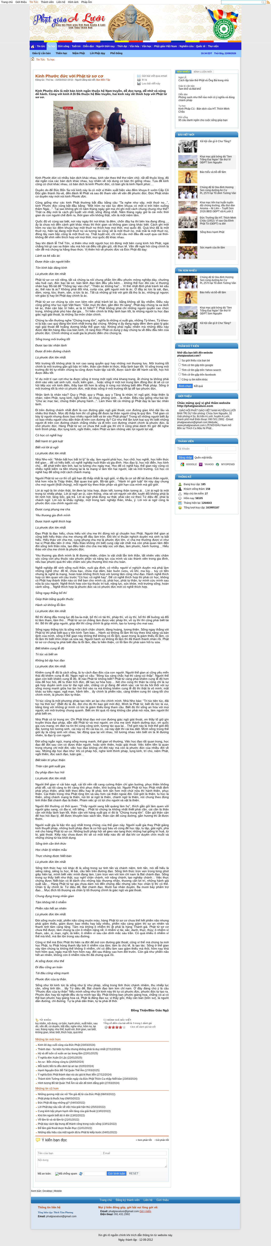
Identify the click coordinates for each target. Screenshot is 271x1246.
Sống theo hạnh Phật (212, 232)
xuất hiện (87, 1023)
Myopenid (228, 464)
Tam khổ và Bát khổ (189, 88)
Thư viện (213, 46)
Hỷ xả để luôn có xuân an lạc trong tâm (60, 1053)
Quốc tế (200, 46)
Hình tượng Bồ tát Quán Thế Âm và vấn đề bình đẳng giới (71, 1083)
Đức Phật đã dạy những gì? (54, 1102)
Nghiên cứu (187, 46)
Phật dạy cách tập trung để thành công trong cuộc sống (69, 1123)
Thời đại (122, 46)
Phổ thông (116, 53)
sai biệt (91, 1029)
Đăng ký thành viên (128, 1200)
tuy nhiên (40, 1023)
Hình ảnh (73, 2)
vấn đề (43, 1026)
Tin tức (41, 46)
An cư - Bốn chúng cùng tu (53, 1061)
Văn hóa (134, 46)
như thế (59, 1029)
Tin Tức (33, 2)
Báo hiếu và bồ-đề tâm (213, 172)
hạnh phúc (74, 1023)
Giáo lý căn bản (41, 53)
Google (191, 464)
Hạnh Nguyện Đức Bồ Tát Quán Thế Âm (61, 1070)
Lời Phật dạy (97, 53)
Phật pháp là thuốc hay (51, 1098)
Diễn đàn (88, 46)
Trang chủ (7, 2)
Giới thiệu (21, 2)
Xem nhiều (183, 71)
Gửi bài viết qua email (154, 75)
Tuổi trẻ (76, 46)
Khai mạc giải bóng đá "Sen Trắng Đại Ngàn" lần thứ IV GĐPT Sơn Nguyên (216, 159)
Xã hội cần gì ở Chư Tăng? (215, 141)
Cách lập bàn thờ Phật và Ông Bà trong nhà (203, 80)
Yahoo (209, 464)
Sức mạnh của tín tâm (212, 247)
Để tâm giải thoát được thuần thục (57, 1128)
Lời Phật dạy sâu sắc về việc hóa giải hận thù (64, 1107)
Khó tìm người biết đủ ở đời (53, 1115)
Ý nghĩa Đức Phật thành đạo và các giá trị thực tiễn (67, 1074)
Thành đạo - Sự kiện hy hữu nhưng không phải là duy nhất (71, 1049)
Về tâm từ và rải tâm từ (51, 1119)
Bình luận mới (203, 71)
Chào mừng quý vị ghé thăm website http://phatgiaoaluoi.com (203, 404)
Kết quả (198, 386)
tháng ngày (47, 1029)
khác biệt (55, 1032)
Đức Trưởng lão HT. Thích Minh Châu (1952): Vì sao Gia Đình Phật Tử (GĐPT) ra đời (218, 220)
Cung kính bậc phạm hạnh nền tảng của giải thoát (66, 1111)
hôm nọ (87, 1026)
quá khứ (78, 1032)
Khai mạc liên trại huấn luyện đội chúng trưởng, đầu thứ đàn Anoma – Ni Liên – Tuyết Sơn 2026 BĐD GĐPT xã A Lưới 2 (217, 207)
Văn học (147, 46)
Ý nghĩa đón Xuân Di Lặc (52, 1057)
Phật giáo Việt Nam (165, 46)
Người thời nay (105, 46)
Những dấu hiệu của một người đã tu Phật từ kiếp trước (70, 1132)
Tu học (52, 46)
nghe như (76, 1026)
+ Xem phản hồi (144, 1140)
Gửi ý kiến (145, 1211)
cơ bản (63, 1023)
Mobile (58, 1191)
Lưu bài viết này (151, 83)
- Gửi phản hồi (161, 1140)
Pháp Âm (86, 2)
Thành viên (47, 2)
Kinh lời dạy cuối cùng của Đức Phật (59, 1045)
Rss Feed (268, 2)
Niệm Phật (78, 53)
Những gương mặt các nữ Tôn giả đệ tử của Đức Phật (69, 1094)
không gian (41, 1032)
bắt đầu (65, 1026)
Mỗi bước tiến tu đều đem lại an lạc (58, 1066)
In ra (144, 79)
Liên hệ (61, 2)
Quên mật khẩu (202, 457)
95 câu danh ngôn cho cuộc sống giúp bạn (203, 120)
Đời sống (63, 46)
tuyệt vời (70, 1029)
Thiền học (61, 53)
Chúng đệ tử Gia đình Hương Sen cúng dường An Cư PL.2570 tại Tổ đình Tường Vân (218, 190)
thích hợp (66, 1032)
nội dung (52, 1023)
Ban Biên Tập (103, 79)
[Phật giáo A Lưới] (68, 17)
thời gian (81, 1029)
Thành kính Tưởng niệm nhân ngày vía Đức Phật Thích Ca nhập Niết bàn (80, 1078)
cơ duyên (54, 1026)
